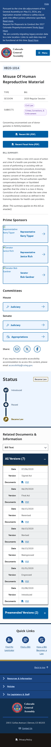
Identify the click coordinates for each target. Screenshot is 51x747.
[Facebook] (37, 349)
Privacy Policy (25, 739)
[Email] (16, 349)
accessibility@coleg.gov (20, 365)
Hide (46, 4)
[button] (25, 679)
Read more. (8, 21)
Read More (33, 40)
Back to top (39, 667)
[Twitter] (27, 349)
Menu (44, 52)
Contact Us (27, 728)
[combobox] (25, 447)
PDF (27, 482)
